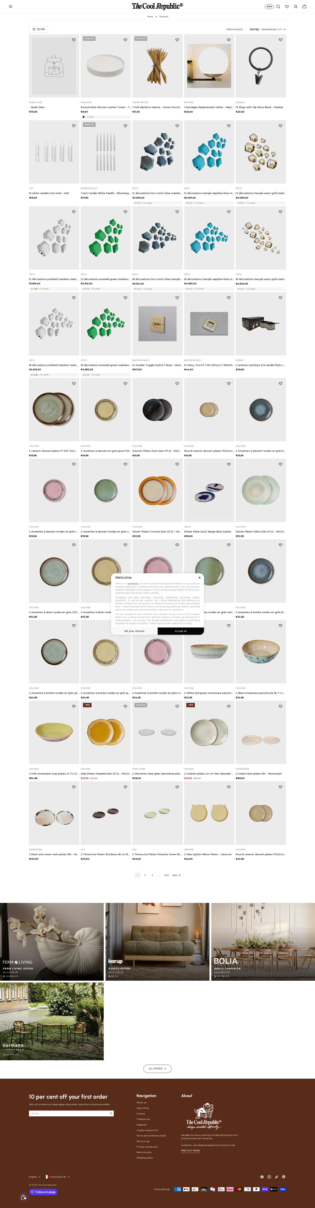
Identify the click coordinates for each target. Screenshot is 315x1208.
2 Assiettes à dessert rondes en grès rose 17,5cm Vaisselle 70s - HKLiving (54, 531)
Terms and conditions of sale (151, 1135)
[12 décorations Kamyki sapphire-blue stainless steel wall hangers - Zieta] (209, 152)
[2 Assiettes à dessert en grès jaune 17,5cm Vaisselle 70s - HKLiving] (106, 409)
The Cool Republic (47, 1184)
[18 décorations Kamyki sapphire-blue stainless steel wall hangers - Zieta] (209, 238)
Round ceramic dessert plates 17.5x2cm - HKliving (209, 450)
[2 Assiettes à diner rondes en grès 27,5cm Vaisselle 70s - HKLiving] (54, 571)
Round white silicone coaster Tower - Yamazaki (106, 107)
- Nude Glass (37, 107)
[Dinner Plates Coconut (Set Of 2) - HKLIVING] (157, 490)
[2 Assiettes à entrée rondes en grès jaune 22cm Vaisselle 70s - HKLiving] (106, 651)
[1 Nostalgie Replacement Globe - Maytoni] (209, 66)
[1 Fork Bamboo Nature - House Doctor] (157, 66)
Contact (141, 1113)
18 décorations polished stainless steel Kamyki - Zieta (54, 365)
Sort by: (254, 29)
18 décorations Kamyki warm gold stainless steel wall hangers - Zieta (261, 279)
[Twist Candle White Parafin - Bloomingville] (106, 152)
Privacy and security (147, 1146)
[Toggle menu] (10, 6)
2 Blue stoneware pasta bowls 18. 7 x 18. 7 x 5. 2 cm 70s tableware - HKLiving (261, 692)
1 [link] (137, 875)
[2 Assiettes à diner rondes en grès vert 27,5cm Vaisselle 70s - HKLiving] (209, 571)
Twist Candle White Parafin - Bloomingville (106, 193)
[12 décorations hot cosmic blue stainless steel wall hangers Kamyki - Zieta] (157, 152)
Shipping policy (145, 1157)
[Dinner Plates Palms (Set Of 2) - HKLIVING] (261, 490)
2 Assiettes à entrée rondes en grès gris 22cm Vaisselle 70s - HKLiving (54, 692)
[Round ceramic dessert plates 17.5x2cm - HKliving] (209, 409)
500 (167, 875)
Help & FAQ (143, 1108)
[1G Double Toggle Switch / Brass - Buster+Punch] (157, 324)
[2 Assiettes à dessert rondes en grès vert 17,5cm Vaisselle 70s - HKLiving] (106, 490)
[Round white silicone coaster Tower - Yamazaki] (106, 66)
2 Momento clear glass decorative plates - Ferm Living (157, 773)
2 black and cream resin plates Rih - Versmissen (54, 854)
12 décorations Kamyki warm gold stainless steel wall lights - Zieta (261, 193)
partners (133, 583)
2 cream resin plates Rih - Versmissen (259, 773)
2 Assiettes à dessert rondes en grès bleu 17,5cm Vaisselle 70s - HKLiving (261, 450)
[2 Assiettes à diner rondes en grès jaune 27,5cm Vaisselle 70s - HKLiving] (106, 571)
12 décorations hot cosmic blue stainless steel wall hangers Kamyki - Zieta (157, 193)
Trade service (143, 1119)
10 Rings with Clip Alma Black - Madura (259, 107)
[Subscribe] (111, 1113)
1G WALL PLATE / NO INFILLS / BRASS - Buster (209, 365)
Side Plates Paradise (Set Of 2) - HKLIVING (106, 773)
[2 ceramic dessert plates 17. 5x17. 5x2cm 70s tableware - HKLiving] (54, 409)
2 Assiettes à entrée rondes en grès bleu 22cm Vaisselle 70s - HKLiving (261, 612)
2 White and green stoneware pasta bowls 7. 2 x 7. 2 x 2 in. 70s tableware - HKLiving (209, 692)
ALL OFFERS (156, 1068)
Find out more (190, 1150)
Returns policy (144, 1152)
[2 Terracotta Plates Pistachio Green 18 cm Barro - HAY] (157, 813)
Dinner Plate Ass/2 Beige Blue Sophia (207, 531)
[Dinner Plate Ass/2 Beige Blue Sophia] (209, 490)
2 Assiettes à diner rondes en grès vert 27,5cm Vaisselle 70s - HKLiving (209, 612)
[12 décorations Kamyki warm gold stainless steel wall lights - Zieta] (261, 152)
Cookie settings (162, 1189)
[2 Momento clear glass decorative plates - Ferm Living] (157, 732)
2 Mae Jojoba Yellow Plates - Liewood (207, 854)
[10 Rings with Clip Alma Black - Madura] (261, 66)
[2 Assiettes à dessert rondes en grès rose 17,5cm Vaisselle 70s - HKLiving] (54, 490)
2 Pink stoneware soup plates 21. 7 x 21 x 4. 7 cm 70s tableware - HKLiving (54, 773)
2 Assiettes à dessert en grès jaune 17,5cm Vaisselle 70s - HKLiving (106, 450)
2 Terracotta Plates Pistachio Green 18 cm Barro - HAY (157, 854)
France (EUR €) (58, 1176)
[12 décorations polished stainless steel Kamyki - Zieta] (54, 238)
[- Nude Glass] (54, 66)
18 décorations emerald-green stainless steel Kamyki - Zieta (106, 365)
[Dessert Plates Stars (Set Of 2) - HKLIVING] (157, 409)
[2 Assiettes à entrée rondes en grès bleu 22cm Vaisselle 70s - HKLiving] (261, 571)
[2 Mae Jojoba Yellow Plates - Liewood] (209, 813)
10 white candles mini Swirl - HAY (49, 193)
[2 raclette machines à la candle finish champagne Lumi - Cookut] (261, 324)
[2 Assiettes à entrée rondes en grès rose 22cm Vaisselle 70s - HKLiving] (157, 651)
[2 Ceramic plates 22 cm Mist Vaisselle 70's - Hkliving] (209, 732)
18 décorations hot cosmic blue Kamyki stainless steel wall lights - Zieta (157, 279)
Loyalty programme (147, 1130)
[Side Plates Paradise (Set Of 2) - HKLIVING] (106, 732)
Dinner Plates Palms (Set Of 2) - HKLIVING (261, 531)
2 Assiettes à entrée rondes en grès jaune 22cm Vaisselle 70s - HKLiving (106, 692)
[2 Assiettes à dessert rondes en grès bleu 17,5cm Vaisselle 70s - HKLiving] (261, 409)
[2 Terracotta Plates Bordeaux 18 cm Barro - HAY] (106, 813)
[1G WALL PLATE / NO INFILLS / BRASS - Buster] (209, 324)
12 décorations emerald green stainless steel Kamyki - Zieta (106, 279)
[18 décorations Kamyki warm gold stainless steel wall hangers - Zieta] (261, 238)
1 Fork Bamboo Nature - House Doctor (156, 107)
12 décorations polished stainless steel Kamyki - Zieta (54, 279)
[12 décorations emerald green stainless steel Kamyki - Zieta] (106, 238)
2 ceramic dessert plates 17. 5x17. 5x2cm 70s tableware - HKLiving (54, 450)
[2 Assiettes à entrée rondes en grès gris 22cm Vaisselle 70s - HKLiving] (54, 651)
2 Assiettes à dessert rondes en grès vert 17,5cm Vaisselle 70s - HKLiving (106, 531)
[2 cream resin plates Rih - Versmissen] (261, 732)
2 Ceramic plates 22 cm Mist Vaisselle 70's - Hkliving (209, 773)
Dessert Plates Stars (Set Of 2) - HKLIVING (157, 450)
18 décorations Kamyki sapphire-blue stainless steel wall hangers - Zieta (209, 279)
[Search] (278, 6)
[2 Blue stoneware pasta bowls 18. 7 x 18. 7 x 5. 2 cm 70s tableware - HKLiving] (261, 651)
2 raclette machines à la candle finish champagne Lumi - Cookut (261, 365)
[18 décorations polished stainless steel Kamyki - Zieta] (54, 324)
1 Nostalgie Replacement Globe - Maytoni (209, 107)
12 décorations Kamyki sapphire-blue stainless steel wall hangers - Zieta (209, 193)
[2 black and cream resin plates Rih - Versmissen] (54, 813)
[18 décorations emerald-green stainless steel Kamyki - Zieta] (106, 324)
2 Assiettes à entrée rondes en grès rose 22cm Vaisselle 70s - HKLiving (157, 692)
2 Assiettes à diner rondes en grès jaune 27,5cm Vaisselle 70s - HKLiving (106, 612)
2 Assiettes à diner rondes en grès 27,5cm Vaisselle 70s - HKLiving (54, 612)
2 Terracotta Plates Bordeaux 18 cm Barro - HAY (106, 854)
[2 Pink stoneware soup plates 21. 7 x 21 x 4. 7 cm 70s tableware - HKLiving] (54, 732)
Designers (142, 1124)
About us (141, 1102)
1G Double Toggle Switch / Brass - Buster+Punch (157, 365)
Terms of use (143, 1141)
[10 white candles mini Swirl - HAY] (54, 152)
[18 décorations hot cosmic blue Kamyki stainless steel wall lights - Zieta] (157, 238)
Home (150, 16)
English (33, 1176)
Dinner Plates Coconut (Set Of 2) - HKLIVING (157, 531)
